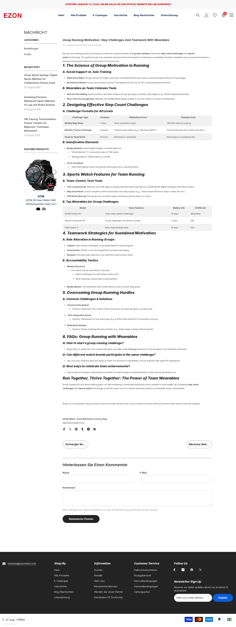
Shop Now (196, 213)
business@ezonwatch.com (22, 563)
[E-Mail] (94, 429)
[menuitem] (41, 48)
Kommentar (69, 487)
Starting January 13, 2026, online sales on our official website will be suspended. (118, 4)
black (38, 209)
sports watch (111, 245)
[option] (118, 4)
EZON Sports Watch (157, 187)
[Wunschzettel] (215, 15)
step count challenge (127, 349)
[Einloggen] (206, 15)
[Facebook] (64, 429)
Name (66, 472)
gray (43, 209)
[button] (26, 172)
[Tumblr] (82, 429)
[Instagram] (183, 569)
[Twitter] (70, 429)
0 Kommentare (95, 45)
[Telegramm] (88, 429)
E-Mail (143, 472)
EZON (41, 196)
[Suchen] (198, 15)
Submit (222, 597)
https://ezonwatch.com (73, 423)
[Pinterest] (76, 429)
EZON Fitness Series (117, 99)
